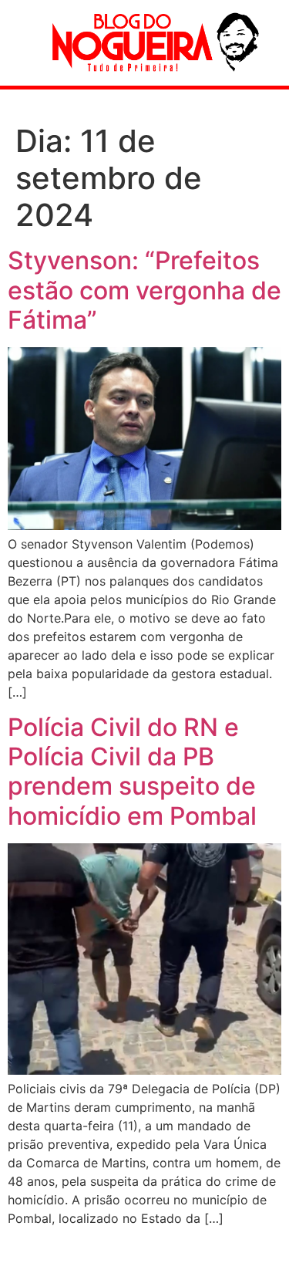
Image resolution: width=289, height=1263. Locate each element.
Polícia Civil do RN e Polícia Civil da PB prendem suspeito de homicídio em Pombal (132, 771)
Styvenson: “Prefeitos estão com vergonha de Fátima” (144, 290)
